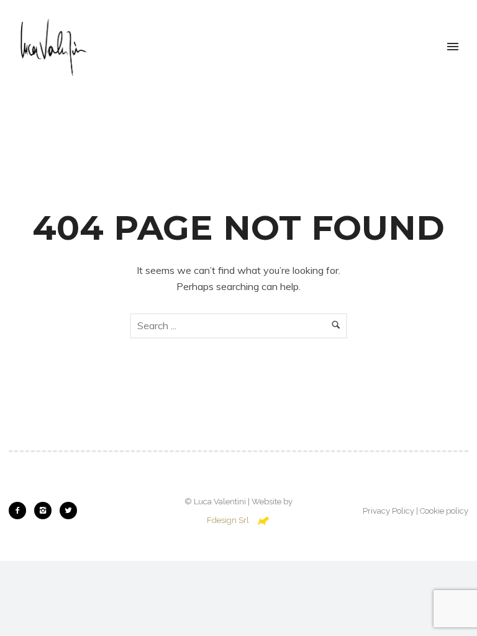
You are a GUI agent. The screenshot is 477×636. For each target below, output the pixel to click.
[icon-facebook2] (20, 510)
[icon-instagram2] (46, 510)
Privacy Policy (388, 511)
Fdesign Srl (228, 520)
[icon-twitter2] (68, 510)
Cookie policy (444, 511)
